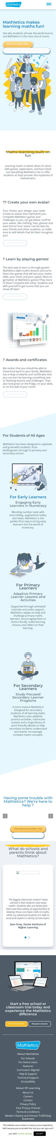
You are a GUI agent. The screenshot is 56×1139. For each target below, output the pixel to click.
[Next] (50, 816)
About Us (28, 1092)
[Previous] (5, 816)
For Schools (28, 1058)
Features (28, 1066)
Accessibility (28, 1081)
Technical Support (28, 1077)
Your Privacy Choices (28, 1107)
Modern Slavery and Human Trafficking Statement (28, 1117)
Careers (28, 1096)
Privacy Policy (28, 1104)
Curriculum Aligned (28, 1070)
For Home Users (28, 1062)
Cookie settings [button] (25, 1133)
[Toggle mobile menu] (48, 4)
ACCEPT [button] (39, 1133)
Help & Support (28, 1073)
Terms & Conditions (28, 1111)
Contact (28, 1100)
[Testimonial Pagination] (25, 937)
